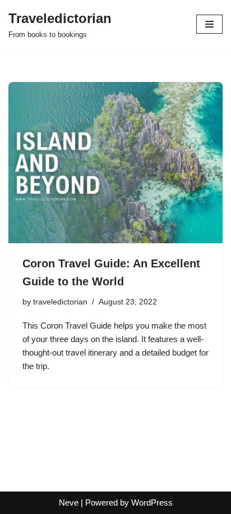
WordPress (152, 502)
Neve (68, 502)
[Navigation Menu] (209, 24)
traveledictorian (60, 302)
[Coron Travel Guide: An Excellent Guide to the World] (115, 162)
